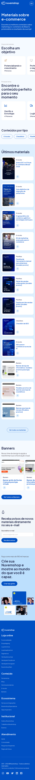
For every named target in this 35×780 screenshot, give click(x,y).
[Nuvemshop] (10, 3)
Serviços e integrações (8, 703)
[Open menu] (31, 3)
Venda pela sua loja (7, 657)
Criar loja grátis (9, 584)
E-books (7, 136)
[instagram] (3, 774)
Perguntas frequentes (8, 745)
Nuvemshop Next (6, 667)
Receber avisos (9, 540)
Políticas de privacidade (22, 768)
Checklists (20, 136)
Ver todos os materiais (17, 430)
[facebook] (21, 774)
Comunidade (5, 742)
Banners (3, 692)
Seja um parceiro (6, 710)
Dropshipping (5, 643)
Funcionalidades (6, 640)
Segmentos (5, 653)
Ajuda (3, 739)
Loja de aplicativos (7, 650)
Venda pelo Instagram (8, 663)
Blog (2, 681)
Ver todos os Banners (12, 497)
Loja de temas (5, 647)
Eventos (3, 728)
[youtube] (7, 774)
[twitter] (12, 774)
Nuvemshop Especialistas (9, 706)
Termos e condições (7, 768)
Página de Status (6, 749)
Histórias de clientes (7, 685)
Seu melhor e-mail (7, 531)
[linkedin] (17, 774)
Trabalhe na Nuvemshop (8, 724)
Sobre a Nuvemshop (7, 721)
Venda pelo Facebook (8, 660)
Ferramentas (5, 678)
